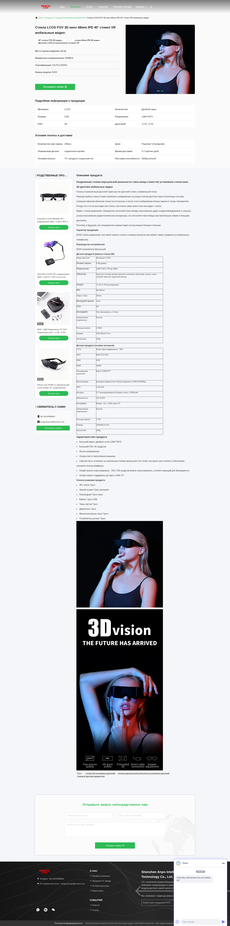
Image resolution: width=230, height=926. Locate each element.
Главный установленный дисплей (70, 18)
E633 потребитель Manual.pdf (90, 249)
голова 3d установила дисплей (100, 773)
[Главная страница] (45, 7)
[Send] (223, 922)
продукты (48, 18)
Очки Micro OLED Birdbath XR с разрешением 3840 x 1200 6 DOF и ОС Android (52, 222)
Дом (62, 6)
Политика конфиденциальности (69, 923)
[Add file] (177, 922)
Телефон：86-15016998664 (51, 879)
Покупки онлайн (122, 6)
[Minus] (223, 863)
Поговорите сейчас (53, 87)
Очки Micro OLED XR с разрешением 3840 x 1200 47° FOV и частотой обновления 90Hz (53, 277)
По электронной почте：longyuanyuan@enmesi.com (62, 884)
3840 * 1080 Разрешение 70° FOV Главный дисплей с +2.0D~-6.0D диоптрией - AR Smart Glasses (52, 332)
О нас (89, 6)
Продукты (75, 6)
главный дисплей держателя (90, 776)
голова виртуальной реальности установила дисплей (143, 773)
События (103, 6)
